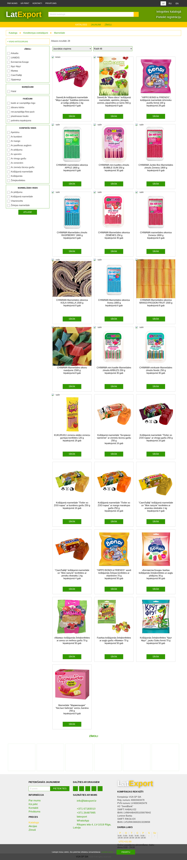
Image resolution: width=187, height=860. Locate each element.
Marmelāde (59, 33)
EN (177, 3)
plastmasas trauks (19, 116)
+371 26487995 (86, 812)
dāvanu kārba (17, 107)
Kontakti (37, 3)
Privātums (50, 3)
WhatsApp (83, 820)
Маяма (14, 71)
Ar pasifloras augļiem (21, 145)
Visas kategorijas (18, 41)
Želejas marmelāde (20, 205)
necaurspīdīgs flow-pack (22, 112)
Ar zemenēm (17, 163)
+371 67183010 (86, 808)
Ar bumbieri (16, 136)
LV (163, 3)
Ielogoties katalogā (168, 11)
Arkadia (14, 53)
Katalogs (81, 25)
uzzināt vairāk (107, 852)
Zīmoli (108, 25)
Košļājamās (16, 176)
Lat (24, 14)
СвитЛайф (16, 75)
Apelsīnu (15, 132)
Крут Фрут (16, 66)
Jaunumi (96, 25)
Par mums (12, 3)
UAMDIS (15, 57)
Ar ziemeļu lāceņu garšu (22, 167)
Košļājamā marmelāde (22, 171)
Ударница (16, 79)
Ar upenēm (16, 154)
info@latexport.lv (86, 800)
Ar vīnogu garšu (18, 158)
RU (170, 3)
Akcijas (33, 826)
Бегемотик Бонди (20, 62)
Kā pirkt (25, 3)
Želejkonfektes (18, 180)
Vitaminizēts (17, 201)
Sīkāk (72, 116)
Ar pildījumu (16, 150)
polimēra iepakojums (21, 120)
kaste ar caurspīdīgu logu (23, 103)
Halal (13, 91)
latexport (82, 816)
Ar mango (15, 141)
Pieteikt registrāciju (168, 17)
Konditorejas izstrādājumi (35, 33)
